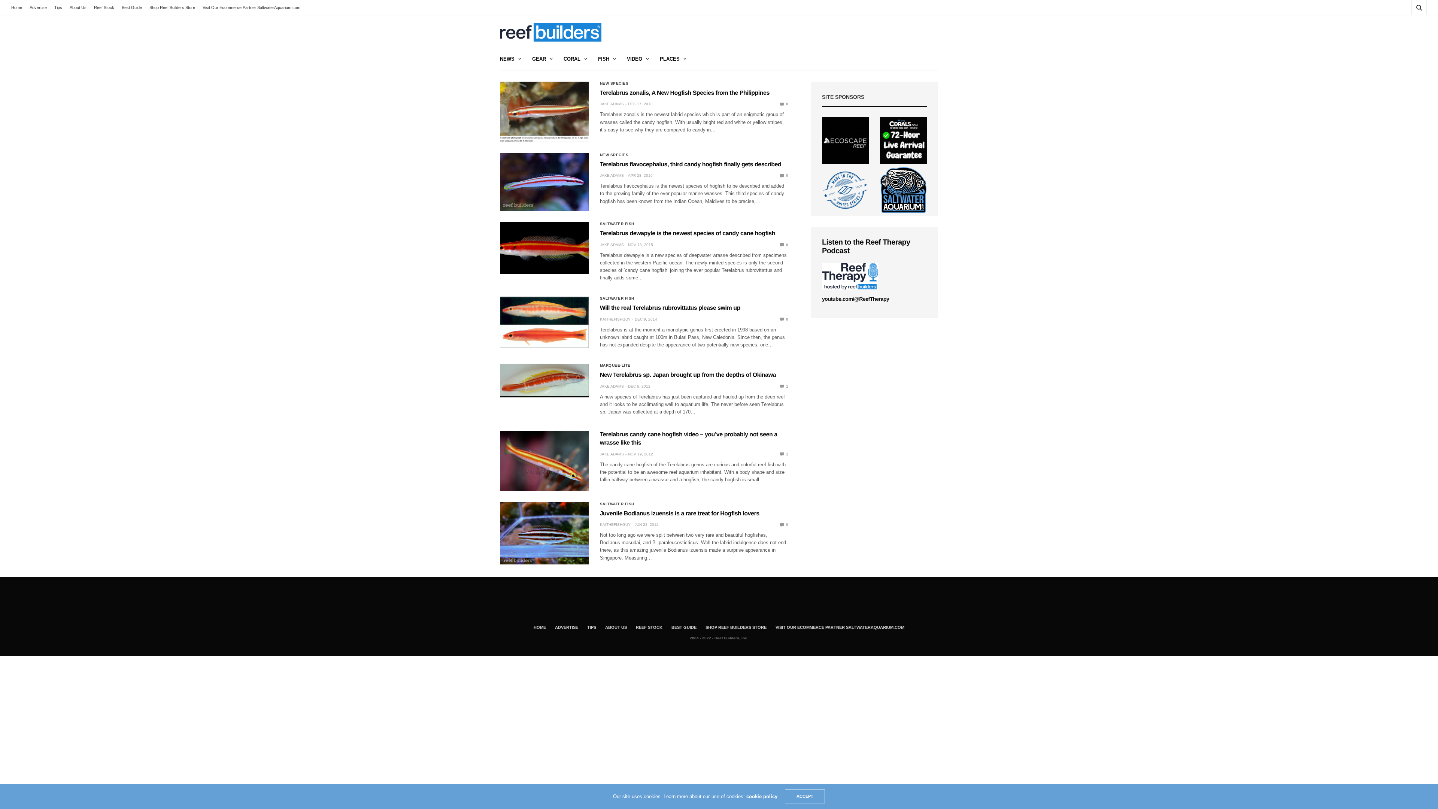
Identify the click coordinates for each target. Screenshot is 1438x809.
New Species (614, 83)
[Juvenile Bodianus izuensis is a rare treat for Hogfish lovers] (544, 533)
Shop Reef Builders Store (172, 7)
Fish (603, 59)
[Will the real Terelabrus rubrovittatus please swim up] (544, 322)
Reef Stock (104, 7)
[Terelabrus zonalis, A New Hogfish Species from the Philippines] (544, 112)
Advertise (38, 7)
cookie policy (761, 796)
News (507, 59)
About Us (78, 7)
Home (16, 7)
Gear (539, 59)
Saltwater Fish (617, 224)
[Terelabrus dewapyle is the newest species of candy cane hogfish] (544, 248)
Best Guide (132, 7)
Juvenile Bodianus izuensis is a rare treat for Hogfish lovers (679, 513)
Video (634, 59)
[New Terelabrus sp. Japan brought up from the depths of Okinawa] (544, 380)
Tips (58, 7)
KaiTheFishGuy (615, 319)
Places (670, 59)
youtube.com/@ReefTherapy (855, 299)
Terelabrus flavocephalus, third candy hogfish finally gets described (691, 164)
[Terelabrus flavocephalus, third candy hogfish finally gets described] (544, 182)
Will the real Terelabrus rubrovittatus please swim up (670, 308)
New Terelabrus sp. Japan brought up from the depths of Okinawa (688, 375)
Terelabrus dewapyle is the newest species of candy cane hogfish (687, 233)
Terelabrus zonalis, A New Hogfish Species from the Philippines (685, 93)
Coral (572, 59)
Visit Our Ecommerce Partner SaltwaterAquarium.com (251, 7)
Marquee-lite (615, 365)
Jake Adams (612, 104)
